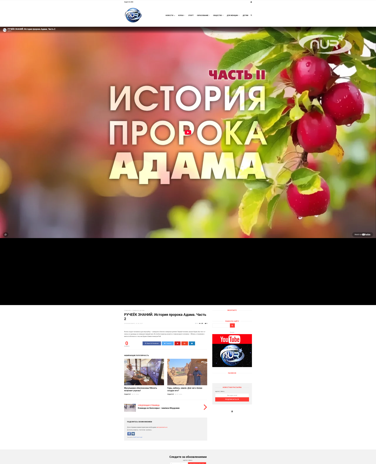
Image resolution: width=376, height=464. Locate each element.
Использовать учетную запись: (139, 430)
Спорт (191, 15)
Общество (217, 15)
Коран (180, 15)
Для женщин (232, 15)
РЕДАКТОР (127, 394)
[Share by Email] (192, 343)
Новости (169, 15)
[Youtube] (251, 2)
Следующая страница (149, 405)
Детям (245, 15)
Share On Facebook (152, 343)
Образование (202, 15)
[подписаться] (232, 366)
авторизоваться (162, 427)
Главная (127, 310)
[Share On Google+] (184, 343)
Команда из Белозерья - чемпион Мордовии (158, 408)
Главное (135, 310)
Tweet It (168, 343)
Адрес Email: (220, 391)
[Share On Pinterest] (177, 343)
